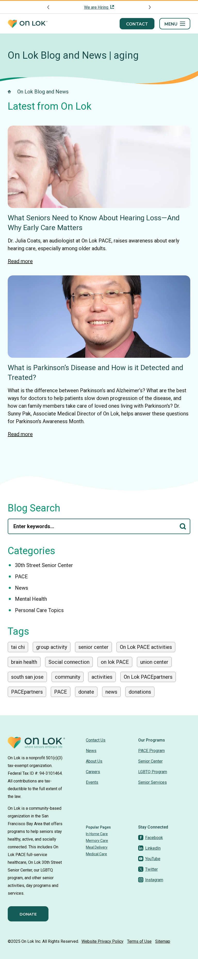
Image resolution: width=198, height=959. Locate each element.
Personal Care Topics (39, 610)
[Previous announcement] (48, 7)
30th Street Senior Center (44, 565)
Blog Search (34, 508)
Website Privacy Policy (102, 941)
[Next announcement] (149, 7)
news (111, 692)
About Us (94, 761)
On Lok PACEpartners (148, 677)
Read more (20, 261)
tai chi (18, 647)
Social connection (68, 662)
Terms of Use (139, 941)
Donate (28, 914)
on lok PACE (115, 662)
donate (86, 692)
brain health (24, 662)
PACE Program (151, 750)
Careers (93, 771)
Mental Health (31, 599)
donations (140, 692)
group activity (51, 647)
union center (154, 662)
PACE (21, 576)
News (21, 588)
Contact (137, 24)
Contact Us (95, 740)
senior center (93, 647)
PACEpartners (27, 692)
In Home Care (97, 834)
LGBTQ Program (152, 771)
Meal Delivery (97, 847)
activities (102, 677)
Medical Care (96, 854)
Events (92, 782)
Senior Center (150, 761)
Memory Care (97, 841)
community (67, 677)
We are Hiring (96, 7)
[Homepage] (27, 24)
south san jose (27, 677)
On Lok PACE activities (146, 647)
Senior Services (152, 782)
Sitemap (162, 941)
